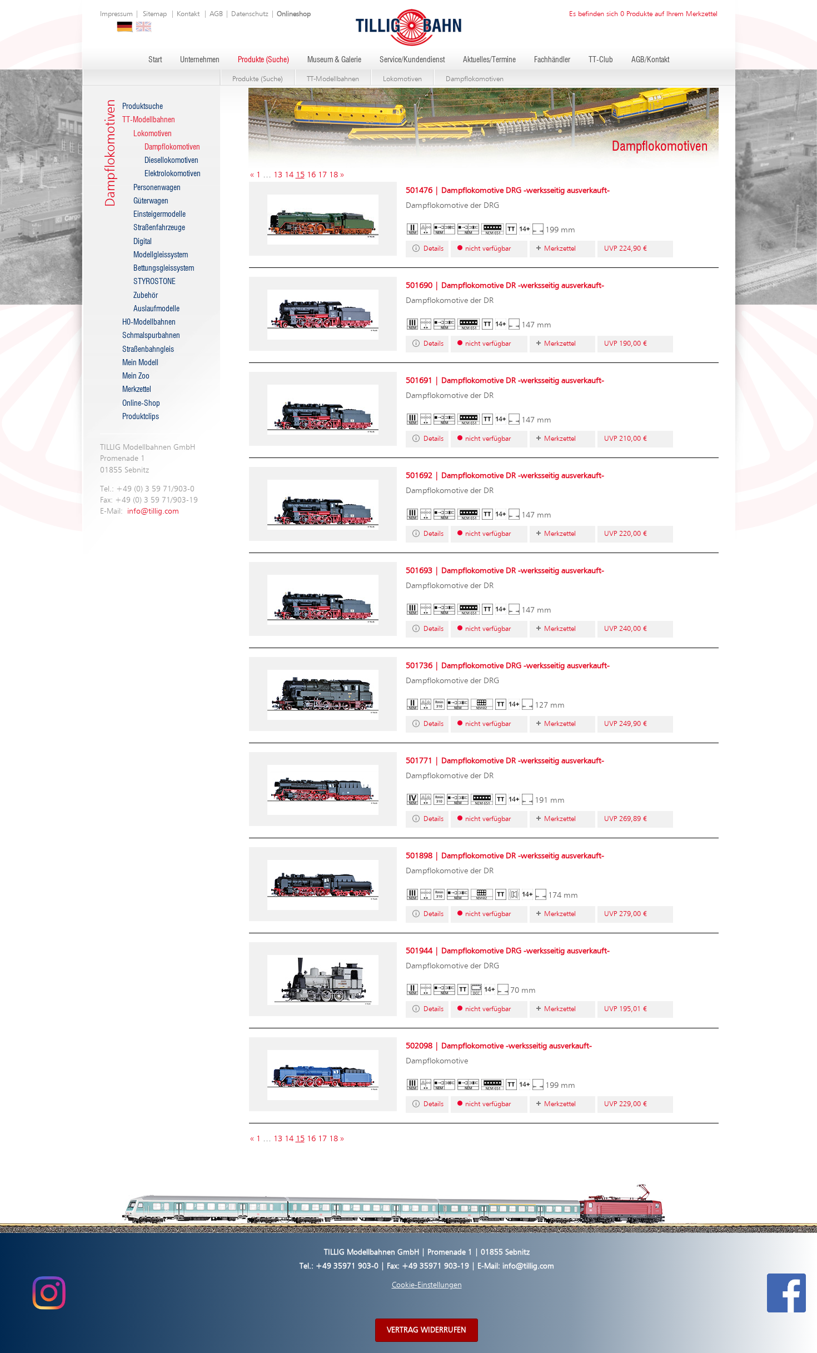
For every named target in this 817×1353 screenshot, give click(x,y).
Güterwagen (150, 201)
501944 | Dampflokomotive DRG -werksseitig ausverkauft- (508, 951)
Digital (142, 242)
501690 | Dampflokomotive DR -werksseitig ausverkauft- (505, 285)
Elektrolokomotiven (173, 174)
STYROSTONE (154, 282)
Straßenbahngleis (148, 350)
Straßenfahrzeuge (159, 228)
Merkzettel (136, 390)
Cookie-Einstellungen (427, 1285)
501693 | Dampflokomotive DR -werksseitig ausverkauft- (505, 570)
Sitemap (155, 14)
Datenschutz (249, 14)
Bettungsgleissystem (163, 268)
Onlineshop (294, 14)
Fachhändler (552, 60)
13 (277, 175)
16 (311, 175)
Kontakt (188, 14)
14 (289, 175)
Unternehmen (200, 60)
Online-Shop (141, 403)
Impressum (116, 14)
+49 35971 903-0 (347, 1266)
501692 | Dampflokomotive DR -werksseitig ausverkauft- (505, 475)
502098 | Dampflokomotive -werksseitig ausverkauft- (499, 1046)
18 (333, 175)
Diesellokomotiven (171, 161)
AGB (216, 14)
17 (322, 175)
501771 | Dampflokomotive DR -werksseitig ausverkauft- (505, 761)
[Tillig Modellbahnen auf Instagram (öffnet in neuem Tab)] (48, 1292)
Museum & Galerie (334, 60)
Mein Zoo (136, 376)
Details (434, 248)
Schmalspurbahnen (151, 336)
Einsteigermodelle (159, 214)
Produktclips (140, 417)
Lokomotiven (402, 79)
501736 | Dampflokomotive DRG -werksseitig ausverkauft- (508, 665)
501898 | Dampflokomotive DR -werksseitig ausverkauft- (505, 856)
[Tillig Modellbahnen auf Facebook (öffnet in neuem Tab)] (786, 1292)
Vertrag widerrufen (426, 1330)
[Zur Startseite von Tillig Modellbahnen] (408, 27)
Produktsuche (142, 107)
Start (155, 60)
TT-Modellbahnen (333, 79)
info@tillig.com (153, 511)
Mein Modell (140, 363)
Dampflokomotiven (475, 79)
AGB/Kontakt (650, 60)
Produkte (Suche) (263, 60)
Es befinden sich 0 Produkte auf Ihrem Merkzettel (643, 14)
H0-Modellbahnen (149, 322)
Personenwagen (157, 188)
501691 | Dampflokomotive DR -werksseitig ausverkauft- (505, 380)
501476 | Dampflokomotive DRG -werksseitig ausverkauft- (508, 190)
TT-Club (601, 60)
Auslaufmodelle (156, 309)
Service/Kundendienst (412, 60)
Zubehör (145, 296)
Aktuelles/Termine (489, 60)
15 (300, 175)
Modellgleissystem (160, 255)
